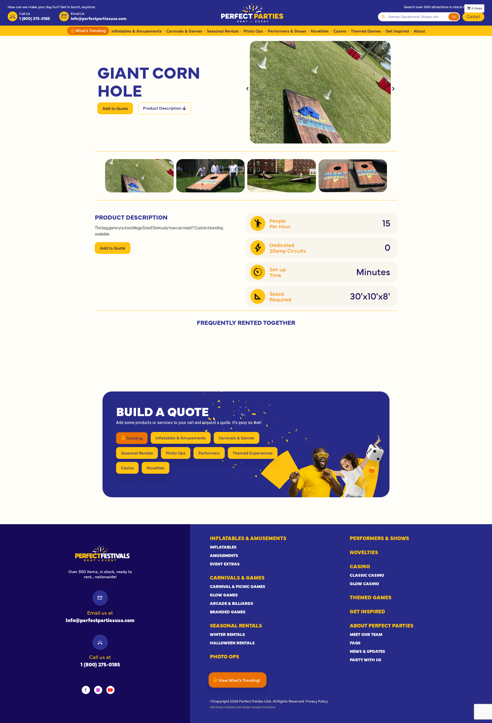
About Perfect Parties (381, 625)
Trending (134, 438)
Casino (339, 31)
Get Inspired (397, 31)
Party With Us (365, 659)
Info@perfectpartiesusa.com (100, 619)
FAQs (355, 642)
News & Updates (367, 651)
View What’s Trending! (239, 680)
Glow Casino (364, 583)
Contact (473, 16)
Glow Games (224, 594)
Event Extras (225, 563)
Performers (209, 453)
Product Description (162, 108)
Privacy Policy (316, 701)
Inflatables (223, 547)
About (419, 31)
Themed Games (366, 31)
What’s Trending (90, 30)
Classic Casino (367, 575)
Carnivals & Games (184, 31)
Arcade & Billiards (231, 603)
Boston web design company (245, 707)
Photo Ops (253, 31)
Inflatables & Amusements (136, 31)
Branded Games (227, 611)
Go (454, 16)
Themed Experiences (253, 453)
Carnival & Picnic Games (237, 586)
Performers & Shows (287, 31)
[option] (100, 553)
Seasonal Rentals (223, 31)
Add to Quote (115, 108)
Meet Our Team (366, 634)
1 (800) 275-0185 (100, 664)
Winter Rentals (227, 634)
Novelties (320, 31)
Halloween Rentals (232, 642)
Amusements (224, 555)
